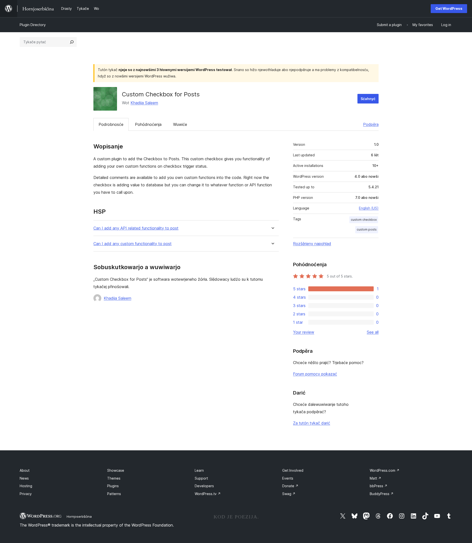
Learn (199, 470)
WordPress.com (384, 470)
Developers (204, 486)
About (25, 470)
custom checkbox (364, 219)
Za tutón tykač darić (311, 423)
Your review (303, 332)
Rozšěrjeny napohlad (312, 243)
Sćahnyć (368, 99)
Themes (113, 478)
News (24, 478)
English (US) (369, 208)
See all (373, 332)
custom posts (367, 229)
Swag (288, 494)
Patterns (114, 494)
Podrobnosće (111, 124)
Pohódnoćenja (148, 124)
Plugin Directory (33, 25)
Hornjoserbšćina (79, 516)
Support (201, 478)
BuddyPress (382, 494)
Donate (290, 486)
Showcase (115, 470)
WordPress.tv (208, 494)
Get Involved (292, 470)
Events (287, 478)
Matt (375, 478)
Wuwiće (180, 124)
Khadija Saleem (144, 102)
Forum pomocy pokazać (315, 373)
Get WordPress (448, 8)
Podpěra (371, 124)
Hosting (26, 486)
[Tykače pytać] (72, 42)
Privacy (26, 494)
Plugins (113, 486)
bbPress (378, 486)
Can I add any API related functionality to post (135, 228)
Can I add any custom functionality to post (132, 243)
